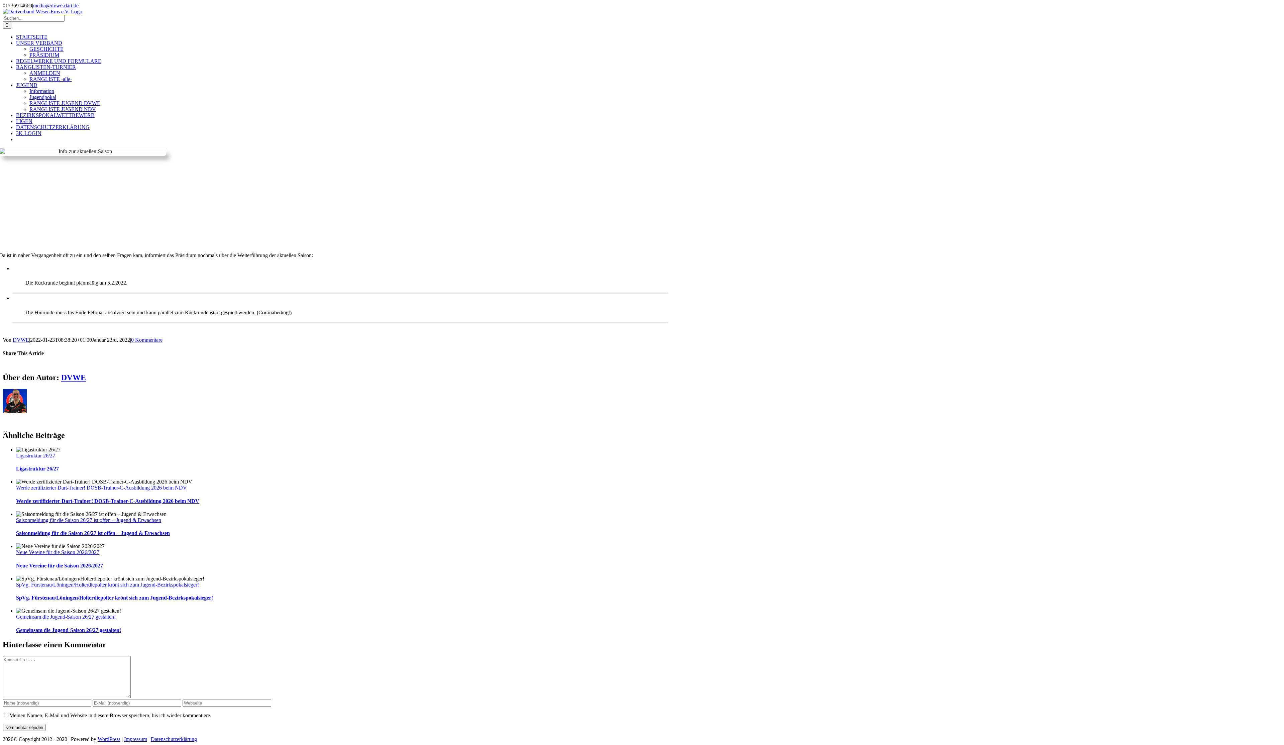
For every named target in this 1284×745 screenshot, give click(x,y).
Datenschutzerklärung (174, 739)
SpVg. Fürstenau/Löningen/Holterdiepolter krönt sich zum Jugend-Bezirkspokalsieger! (107, 585)
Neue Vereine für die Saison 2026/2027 (57, 552)
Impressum (135, 739)
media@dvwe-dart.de (56, 5)
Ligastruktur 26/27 (35, 455)
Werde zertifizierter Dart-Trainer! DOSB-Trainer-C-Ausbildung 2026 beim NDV (101, 488)
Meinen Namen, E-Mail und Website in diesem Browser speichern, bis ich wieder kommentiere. (110, 715)
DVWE (21, 340)
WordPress (109, 739)
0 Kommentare (147, 340)
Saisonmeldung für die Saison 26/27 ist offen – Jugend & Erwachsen (88, 520)
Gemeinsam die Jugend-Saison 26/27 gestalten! (66, 617)
